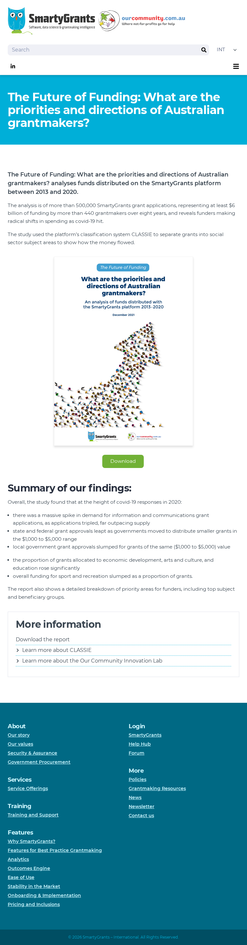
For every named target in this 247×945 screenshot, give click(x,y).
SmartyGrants (145, 735)
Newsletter (141, 806)
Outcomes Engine (29, 868)
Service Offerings (28, 788)
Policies (137, 779)
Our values (20, 744)
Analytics (18, 859)
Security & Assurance (32, 753)
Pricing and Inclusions (34, 904)
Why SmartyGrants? (31, 841)
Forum (136, 753)
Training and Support (33, 815)
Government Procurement (39, 762)
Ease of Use (21, 877)
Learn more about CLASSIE (57, 650)
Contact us (141, 815)
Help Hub (140, 744)
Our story (19, 735)
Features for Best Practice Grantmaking (55, 850)
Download (123, 461)
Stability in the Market (34, 886)
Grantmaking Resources (157, 788)
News (135, 797)
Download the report (43, 639)
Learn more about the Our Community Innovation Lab (92, 661)
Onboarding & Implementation (44, 895)
